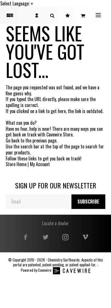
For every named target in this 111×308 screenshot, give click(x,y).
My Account (40, 164)
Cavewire (44, 270)
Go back (12, 141)
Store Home (16, 164)
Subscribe (88, 201)
